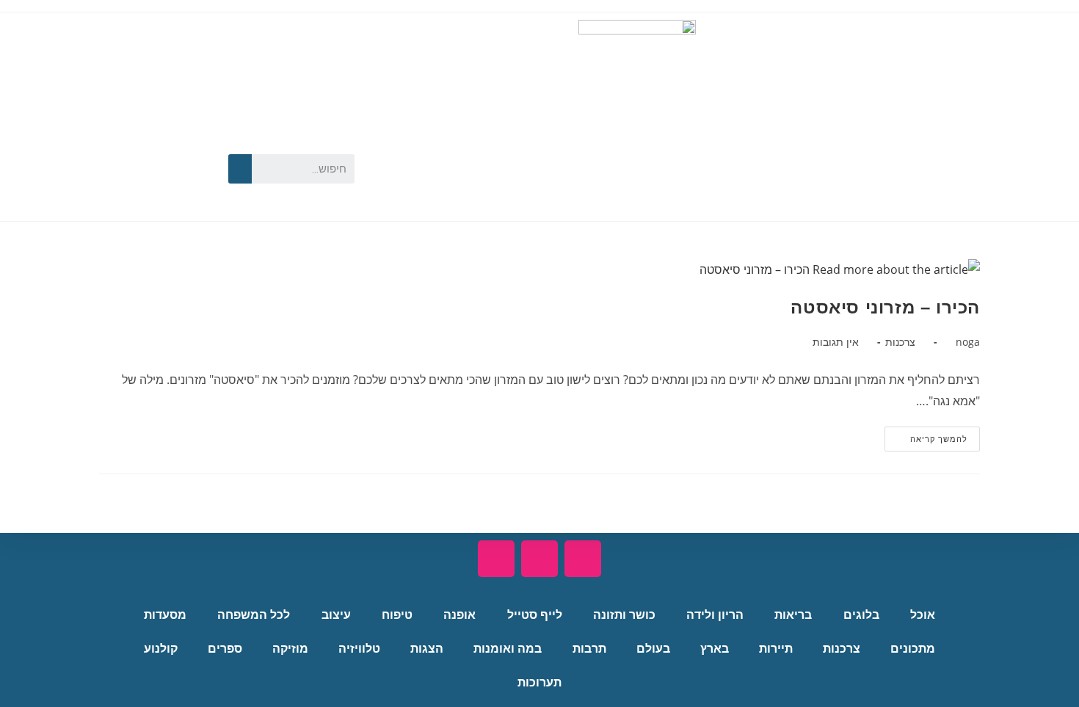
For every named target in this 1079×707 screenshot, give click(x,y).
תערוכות (539, 682)
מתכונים (912, 649)
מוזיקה (290, 649)
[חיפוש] (240, 169)
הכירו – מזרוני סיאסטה (885, 307)
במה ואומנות (507, 649)
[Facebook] (191, 143)
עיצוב (336, 615)
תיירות (776, 649)
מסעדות (165, 615)
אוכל (922, 615)
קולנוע (161, 649)
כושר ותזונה (624, 615)
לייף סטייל (534, 615)
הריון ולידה (715, 615)
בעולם (653, 649)
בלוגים (861, 615)
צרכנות (900, 342)
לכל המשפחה (253, 615)
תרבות (589, 649)
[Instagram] (149, 188)
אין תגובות (836, 342)
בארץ (714, 649)
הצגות (426, 649)
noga (968, 342)
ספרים (225, 649)
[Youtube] (149, 143)
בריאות (793, 615)
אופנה (459, 615)
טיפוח (397, 615)
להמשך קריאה (925, 435)
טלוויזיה (359, 649)
